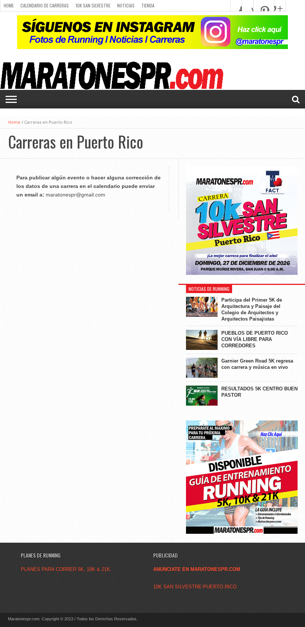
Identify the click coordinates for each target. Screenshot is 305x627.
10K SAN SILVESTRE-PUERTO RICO (195, 586)
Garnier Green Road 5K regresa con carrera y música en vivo (257, 364)
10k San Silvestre (93, 5)
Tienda (147, 5)
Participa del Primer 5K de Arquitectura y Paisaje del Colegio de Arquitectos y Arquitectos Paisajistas (251, 309)
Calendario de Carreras (44, 5)
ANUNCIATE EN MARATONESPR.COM (196, 569)
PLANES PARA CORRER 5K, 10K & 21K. (66, 569)
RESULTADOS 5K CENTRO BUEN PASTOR (259, 392)
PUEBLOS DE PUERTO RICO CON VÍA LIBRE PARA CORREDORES (254, 339)
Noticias (126, 5)
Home (9, 5)
